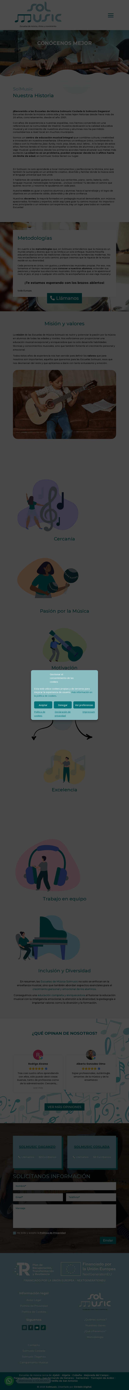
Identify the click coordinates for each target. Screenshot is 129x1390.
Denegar (62, 705)
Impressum (88, 711)
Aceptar (43, 705)
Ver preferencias (84, 705)
